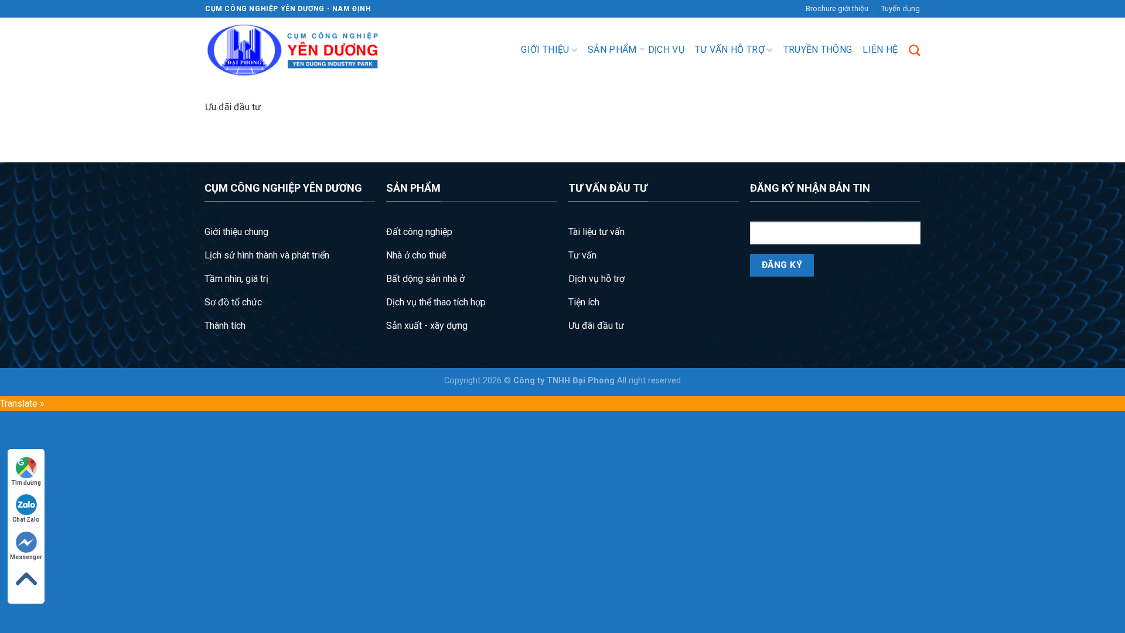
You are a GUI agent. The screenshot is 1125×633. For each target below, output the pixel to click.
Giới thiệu (545, 49)
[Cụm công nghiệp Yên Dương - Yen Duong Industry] (293, 50)
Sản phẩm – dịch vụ (636, 49)
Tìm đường (26, 482)
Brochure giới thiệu (837, 8)
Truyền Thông (818, 49)
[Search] (914, 50)
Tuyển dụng (900, 8)
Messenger (26, 557)
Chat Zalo (26, 519)
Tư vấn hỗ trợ (730, 49)
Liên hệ (880, 49)
